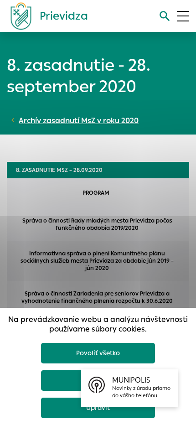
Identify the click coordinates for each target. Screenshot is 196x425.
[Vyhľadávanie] (165, 16)
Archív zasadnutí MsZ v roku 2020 (79, 120)
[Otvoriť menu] (183, 16)
